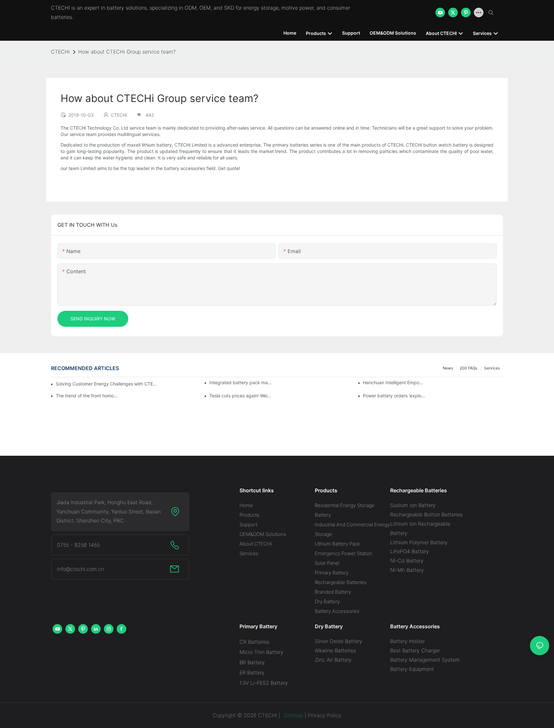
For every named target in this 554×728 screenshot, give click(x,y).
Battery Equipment (412, 669)
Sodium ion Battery (413, 505)
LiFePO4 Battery (409, 551)
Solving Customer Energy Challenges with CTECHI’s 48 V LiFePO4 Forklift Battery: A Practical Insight (107, 383)
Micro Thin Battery (261, 652)
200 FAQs (468, 368)
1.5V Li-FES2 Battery (263, 683)
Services (492, 368)
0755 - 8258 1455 (78, 545)
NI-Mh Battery (407, 570)
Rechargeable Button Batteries (426, 514)
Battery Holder (407, 641)
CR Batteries (254, 642)
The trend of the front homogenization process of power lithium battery (87, 395)
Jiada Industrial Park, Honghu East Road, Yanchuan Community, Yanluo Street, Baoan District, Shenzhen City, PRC (108, 511)
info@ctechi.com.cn (80, 569)
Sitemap (292, 715)
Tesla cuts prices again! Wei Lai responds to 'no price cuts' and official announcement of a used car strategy (241, 395)
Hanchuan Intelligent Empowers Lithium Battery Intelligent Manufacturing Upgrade (394, 382)
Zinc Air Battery (333, 659)
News (448, 368)
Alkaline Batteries (335, 650)
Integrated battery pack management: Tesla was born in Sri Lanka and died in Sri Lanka (241, 382)
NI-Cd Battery (407, 560)
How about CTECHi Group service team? (127, 51)
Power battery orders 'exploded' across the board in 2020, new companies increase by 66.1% (394, 395)
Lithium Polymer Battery (419, 542)
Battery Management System (425, 659)
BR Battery (252, 662)
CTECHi (60, 51)
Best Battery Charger (415, 650)
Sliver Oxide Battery (338, 641)
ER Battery (251, 672)
